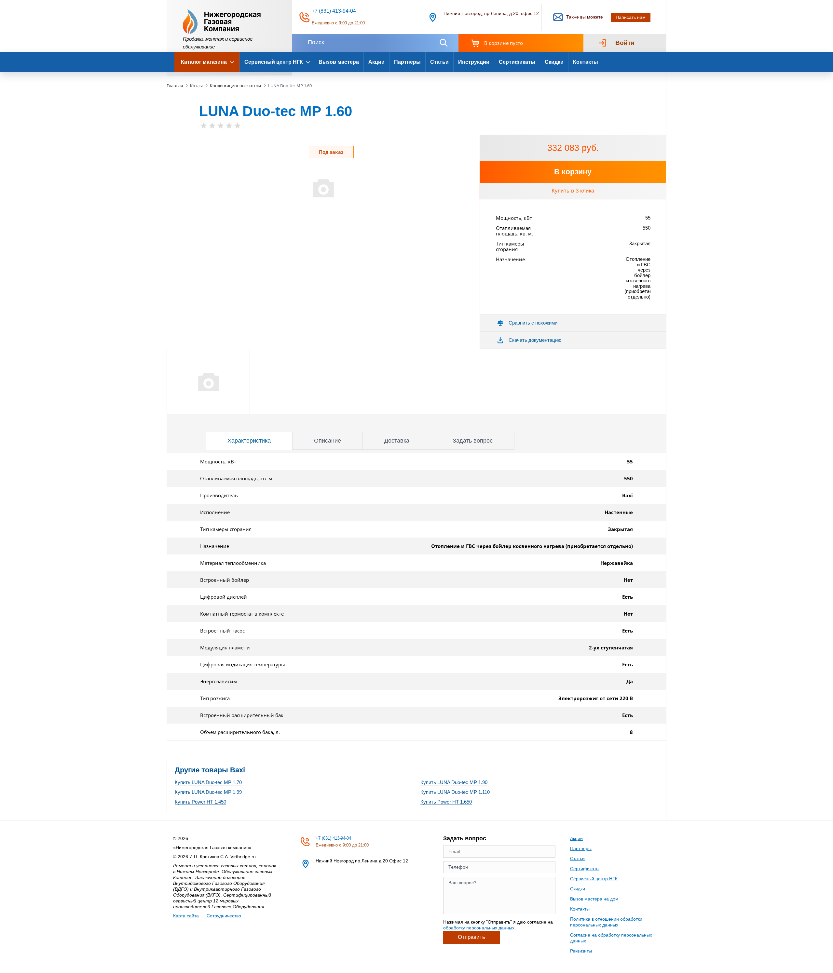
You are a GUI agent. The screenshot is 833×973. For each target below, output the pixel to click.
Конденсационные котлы (235, 85)
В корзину (573, 171)
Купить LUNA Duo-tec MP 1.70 (208, 782)
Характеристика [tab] (249, 440)
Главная (175, 85)
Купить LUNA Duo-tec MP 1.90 (453, 782)
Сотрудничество (224, 915)
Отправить (471, 937)
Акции (376, 62)
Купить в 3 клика (573, 191)
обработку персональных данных (478, 927)
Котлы (196, 85)
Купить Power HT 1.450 (200, 802)
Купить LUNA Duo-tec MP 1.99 (208, 792)
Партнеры (407, 62)
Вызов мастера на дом (594, 898)
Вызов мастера (339, 62)
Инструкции (473, 62)
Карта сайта (186, 915)
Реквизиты (581, 950)
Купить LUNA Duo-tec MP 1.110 (455, 792)
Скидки (554, 62)
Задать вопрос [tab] (473, 440)
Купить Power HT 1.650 (446, 802)
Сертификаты (517, 62)
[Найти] (443, 42)
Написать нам (631, 17)
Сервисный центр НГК (594, 878)
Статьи (439, 62)
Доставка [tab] (396, 440)
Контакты (585, 62)
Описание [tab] (327, 440)
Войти (625, 42)
